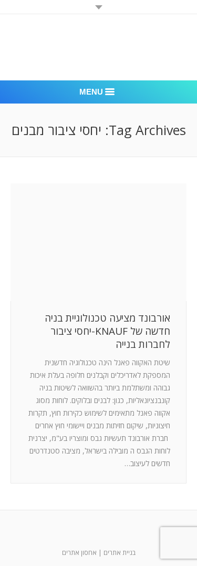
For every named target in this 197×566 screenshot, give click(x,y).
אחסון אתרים (79, 552)
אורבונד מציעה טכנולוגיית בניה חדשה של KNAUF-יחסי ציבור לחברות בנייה (107, 331)
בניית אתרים (119, 552)
